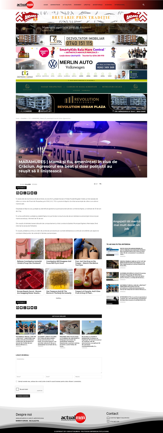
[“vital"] (127, 225)
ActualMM (28, 184)
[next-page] (110, 307)
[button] (143, 4)
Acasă (17, 118)
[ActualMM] (18, 184)
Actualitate (24, 118)
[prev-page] (107, 307)
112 (29, 118)
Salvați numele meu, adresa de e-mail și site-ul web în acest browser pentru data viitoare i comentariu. (49, 381)
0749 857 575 (114, 421)
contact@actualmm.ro (119, 418)
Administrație (110, 255)
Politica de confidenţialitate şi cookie (95, 431)
